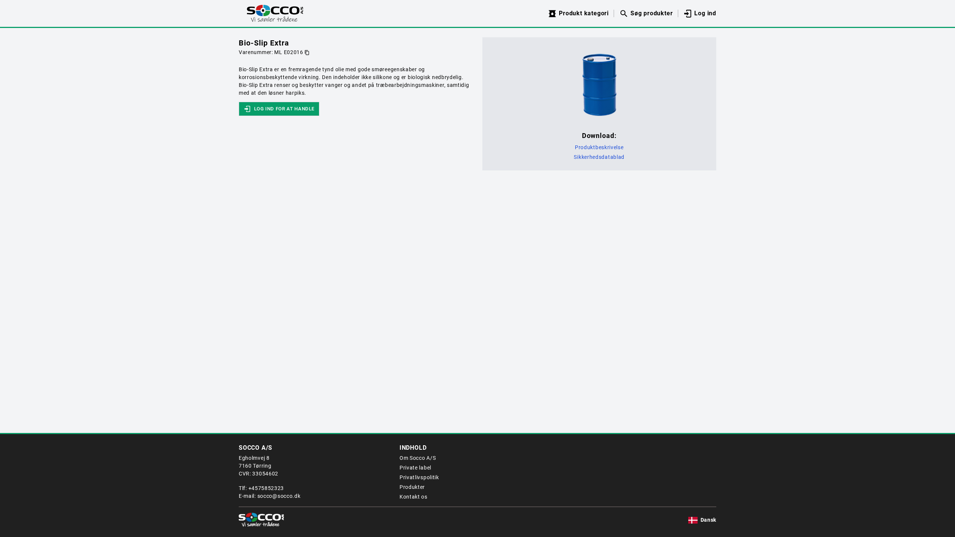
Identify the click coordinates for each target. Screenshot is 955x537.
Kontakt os (414, 497)
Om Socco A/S (418, 458)
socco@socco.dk (279, 496)
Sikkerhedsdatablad (599, 157)
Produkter (412, 487)
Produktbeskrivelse (599, 147)
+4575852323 (266, 488)
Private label (415, 468)
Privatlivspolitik (419, 477)
